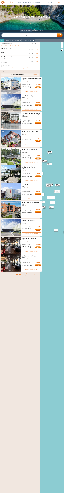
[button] (10, 35)
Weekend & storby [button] (15, 45)
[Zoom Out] (62, 45)
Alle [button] (2, 45)
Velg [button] (37, 49)
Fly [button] (48, 2)
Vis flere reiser (17, 274)
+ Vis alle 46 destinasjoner (20, 68)
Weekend (44, 2)
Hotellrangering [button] (18, 40)
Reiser (19, 2)
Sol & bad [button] (7, 45)
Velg (38, 87)
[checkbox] (4, 40)
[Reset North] (62, 47)
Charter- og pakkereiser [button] (28, 2)
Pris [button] (12, 40)
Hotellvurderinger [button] (25, 40)
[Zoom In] (62, 43)
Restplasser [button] (38, 2)
